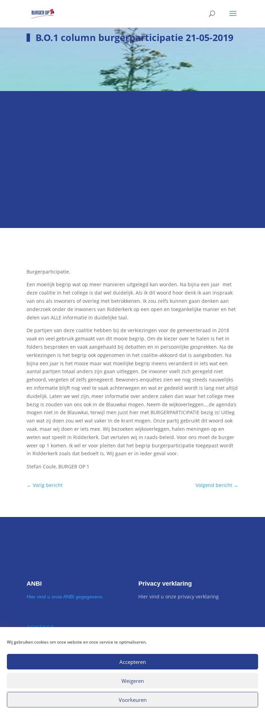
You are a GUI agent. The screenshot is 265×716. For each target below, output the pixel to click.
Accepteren (132, 661)
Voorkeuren (133, 699)
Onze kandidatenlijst (73, 184)
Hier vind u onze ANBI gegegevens (64, 596)
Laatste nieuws (65, 122)
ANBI (34, 583)
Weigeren (132, 680)
